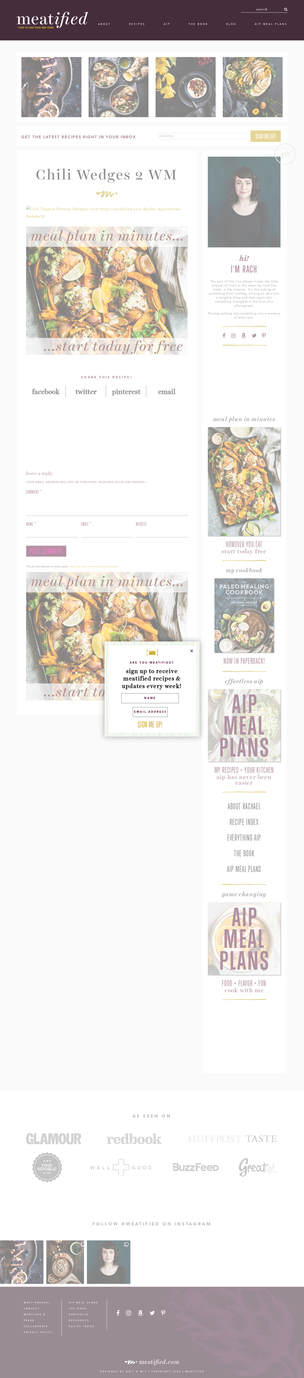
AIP (167, 24)
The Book (198, 24)
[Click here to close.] (191, 651)
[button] (285, 9)
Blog (231, 24)
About (104, 24)
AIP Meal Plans (271, 24)
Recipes (137, 24)
